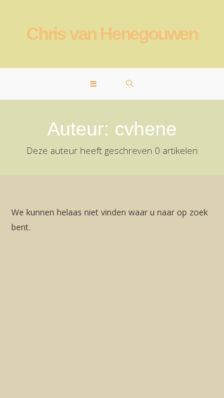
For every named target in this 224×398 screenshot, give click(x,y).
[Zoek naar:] (130, 84)
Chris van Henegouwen (112, 34)
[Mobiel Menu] (94, 84)
